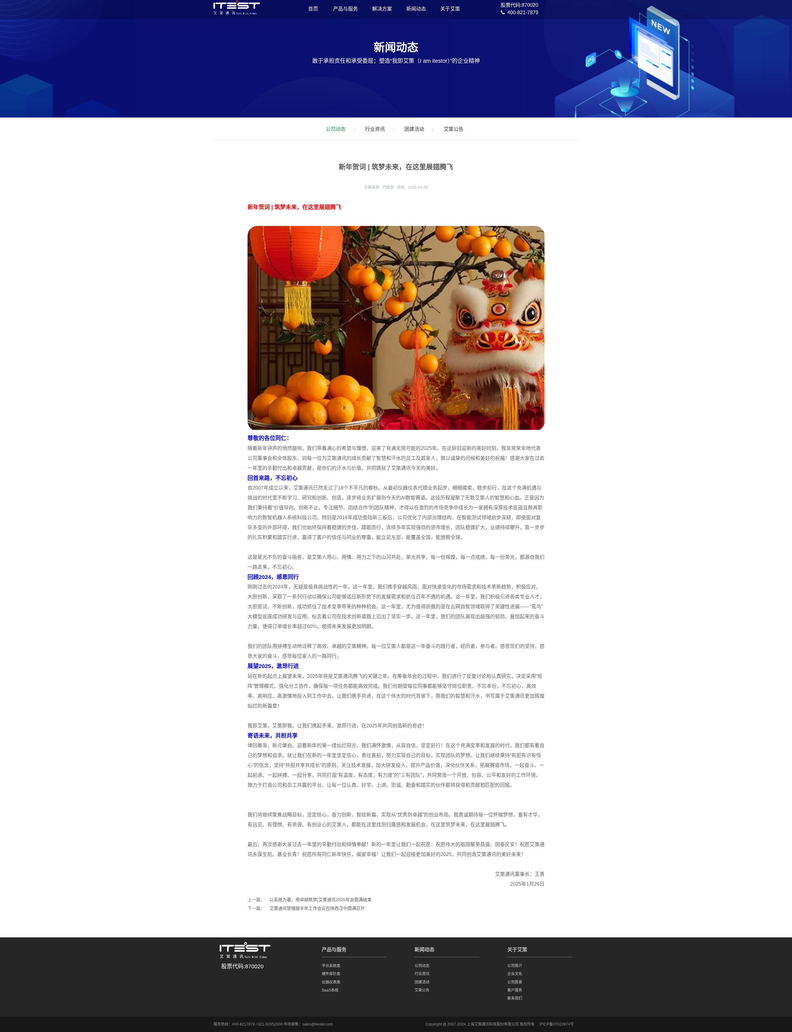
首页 (313, 8)
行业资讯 (375, 129)
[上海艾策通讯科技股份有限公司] (236, 11)
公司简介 (514, 966)
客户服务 (514, 990)
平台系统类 (331, 966)
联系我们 (514, 998)
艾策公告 (453, 129)
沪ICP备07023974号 (556, 1024)
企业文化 (514, 974)
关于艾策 (450, 8)
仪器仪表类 (331, 982)
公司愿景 (514, 982)
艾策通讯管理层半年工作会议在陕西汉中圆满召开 (317, 908)
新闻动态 (416, 8)
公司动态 (336, 129)
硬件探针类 (331, 974)
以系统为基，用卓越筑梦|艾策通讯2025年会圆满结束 (320, 899)
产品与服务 (345, 8)
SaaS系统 (330, 990)
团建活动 (414, 129)
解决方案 (382, 8)
